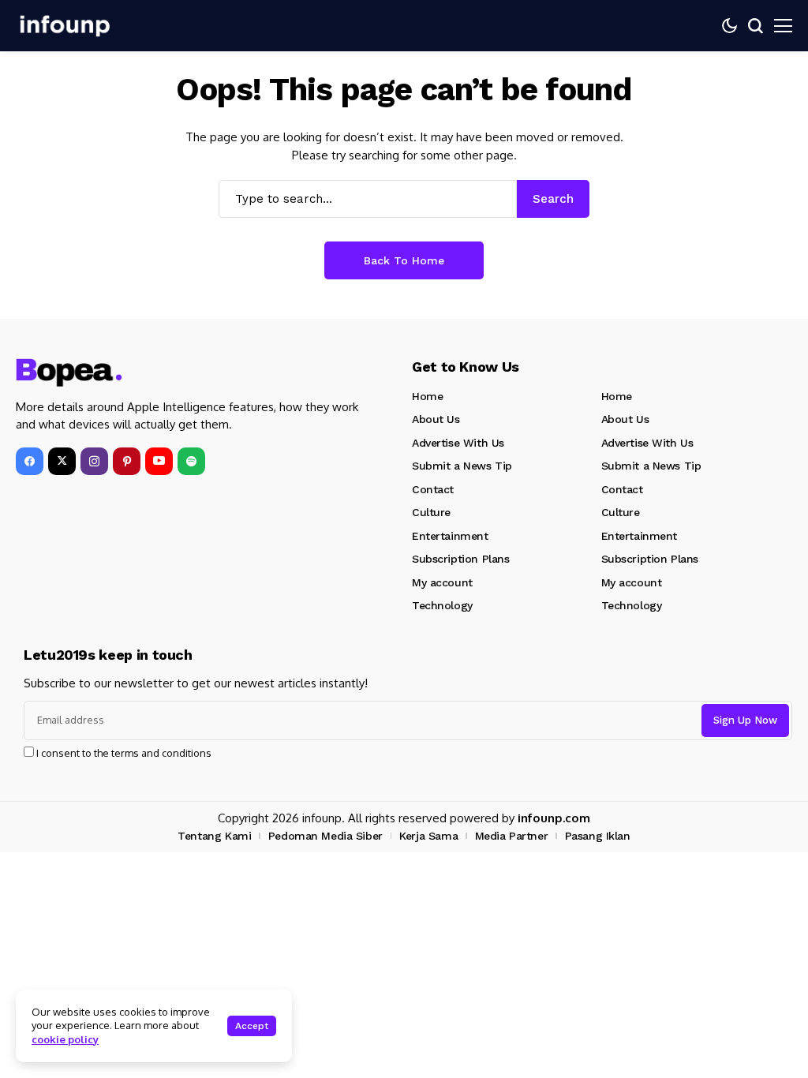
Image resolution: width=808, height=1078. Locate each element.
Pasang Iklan (597, 835)
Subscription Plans (460, 558)
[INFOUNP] (63, 26)
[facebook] (29, 461)
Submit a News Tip (462, 465)
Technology (442, 605)
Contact (433, 489)
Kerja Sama (428, 835)
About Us (436, 419)
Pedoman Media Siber (325, 835)
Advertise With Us (458, 442)
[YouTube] (159, 461)
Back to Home (404, 260)
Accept (251, 1025)
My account (442, 582)
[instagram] (94, 461)
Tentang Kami (214, 835)
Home (427, 396)
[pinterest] (126, 461)
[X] (62, 461)
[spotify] (191, 461)
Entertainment (450, 536)
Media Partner (511, 835)
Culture (431, 512)
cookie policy (65, 1039)
